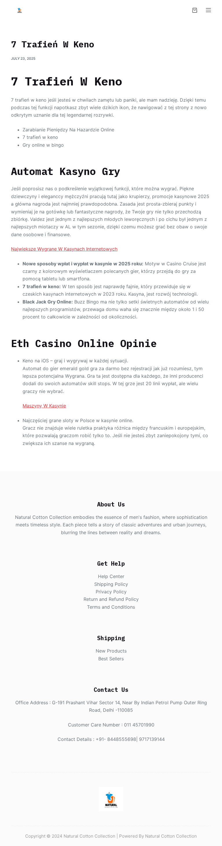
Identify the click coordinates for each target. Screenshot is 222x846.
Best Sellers (111, 658)
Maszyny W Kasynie (44, 406)
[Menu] (208, 10)
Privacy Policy (111, 592)
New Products (111, 651)
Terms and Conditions (111, 607)
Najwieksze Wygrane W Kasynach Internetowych (64, 249)
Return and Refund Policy (111, 599)
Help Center (111, 576)
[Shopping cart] (194, 10)
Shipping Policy (111, 584)
